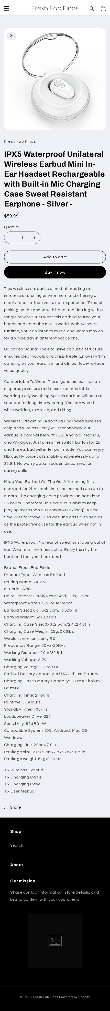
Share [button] (15, 807)
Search (16, 845)
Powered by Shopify (74, 997)
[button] (7, 8)
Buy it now (55, 272)
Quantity (11, 227)
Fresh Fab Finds (45, 997)
